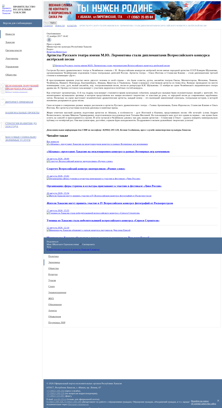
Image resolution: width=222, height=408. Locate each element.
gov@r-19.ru (60, 399)
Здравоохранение (57, 292)
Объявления (54, 316)
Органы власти (13, 50)
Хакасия (10, 42)
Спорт (51, 286)
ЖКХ (51, 298)
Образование (55, 304)
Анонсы (52, 310)
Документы (11, 58)
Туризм (52, 280)
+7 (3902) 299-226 (55, 393)
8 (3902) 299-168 (55, 402)
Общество (11, 74)
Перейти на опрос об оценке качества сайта (203, 402)
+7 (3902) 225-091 (55, 396)
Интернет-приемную (78, 404)
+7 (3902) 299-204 (55, 391)
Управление (12, 66)
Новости (10, 34)
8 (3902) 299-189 (72, 402)
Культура (53, 274)
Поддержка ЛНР (56, 322)
